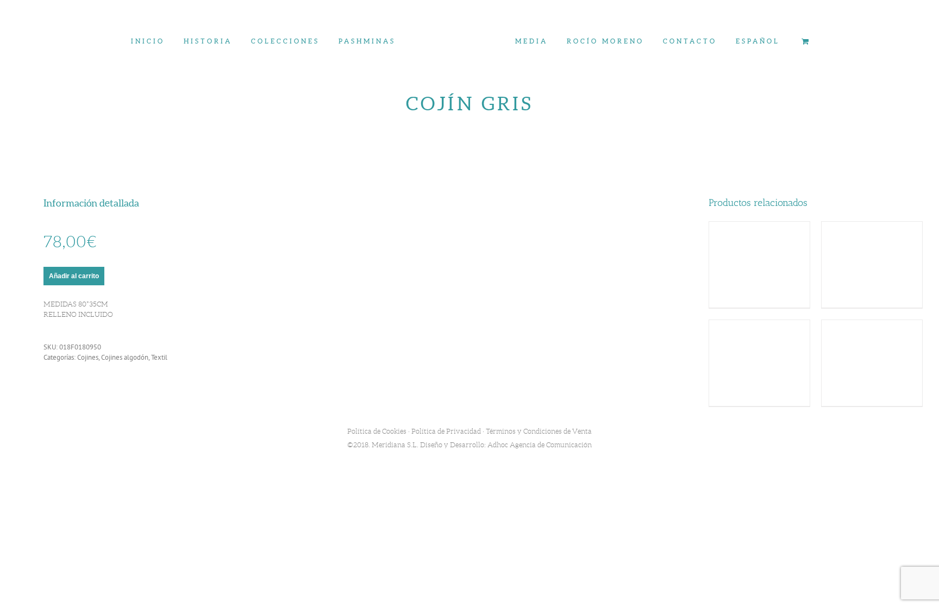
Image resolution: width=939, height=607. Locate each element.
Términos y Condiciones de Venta (539, 431)
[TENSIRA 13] (469, 253)
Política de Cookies (376, 431)
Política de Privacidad (446, 431)
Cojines (87, 357)
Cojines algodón (124, 357)
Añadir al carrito (74, 276)
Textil (159, 357)
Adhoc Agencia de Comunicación (539, 445)
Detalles (759, 266)
